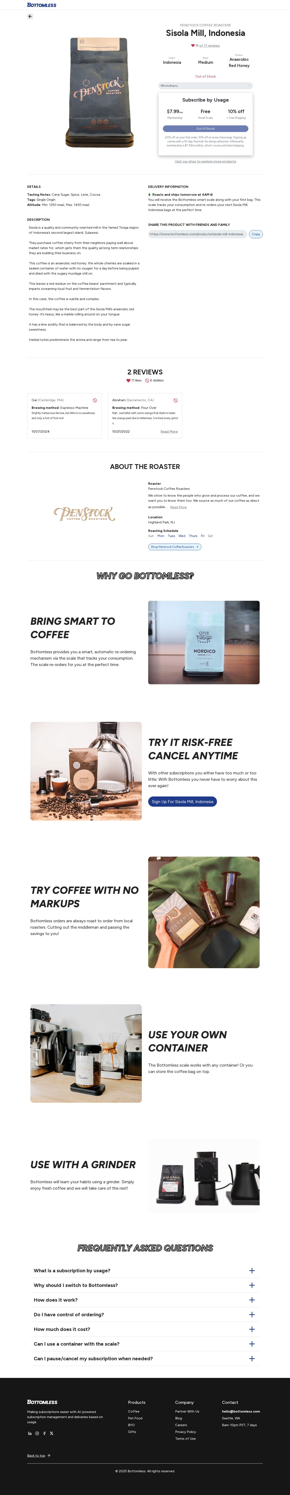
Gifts (132, 1432)
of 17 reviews (209, 46)
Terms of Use (185, 1439)
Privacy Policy (185, 1432)
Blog (178, 1418)
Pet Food (135, 1418)
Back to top (36, 1456)
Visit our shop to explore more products (205, 161)
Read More (178, 507)
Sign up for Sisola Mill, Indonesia (182, 801)
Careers (181, 1425)
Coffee (133, 1411)
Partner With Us (187, 1411)
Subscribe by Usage (205, 100)
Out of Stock (205, 128)
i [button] (211, 195)
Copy (256, 234)
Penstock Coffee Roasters (205, 25)
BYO (131, 1425)
